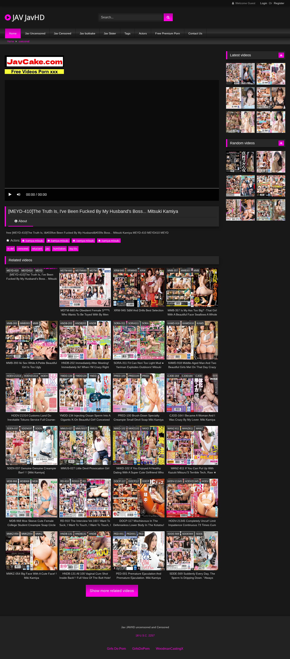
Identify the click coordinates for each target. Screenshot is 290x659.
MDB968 (24, 481)
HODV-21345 (174, 481)
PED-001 (119, 533)
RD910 (76, 481)
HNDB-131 (66, 533)
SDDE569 (187, 533)
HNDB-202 (66, 323)
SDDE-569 (173, 533)
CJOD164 (187, 376)
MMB (196, 270)
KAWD (200, 323)
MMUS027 (81, 428)
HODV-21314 (14, 376)
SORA (145, 323)
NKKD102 (133, 428)
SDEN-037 (12, 428)
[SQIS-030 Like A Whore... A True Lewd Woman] (240, 162)
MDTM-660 (66, 270)
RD (84, 481)
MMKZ (39, 533)
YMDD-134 (66, 376)
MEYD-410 (13, 270)
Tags (127, 33)
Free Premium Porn (167, 33)
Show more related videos (112, 591)
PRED (145, 376)
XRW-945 (119, 270)
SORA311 (133, 323)
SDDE (199, 533)
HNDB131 (80, 533)
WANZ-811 (173, 428)
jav (47, 248)
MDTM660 (81, 270)
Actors (143, 33)
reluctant (37, 248)
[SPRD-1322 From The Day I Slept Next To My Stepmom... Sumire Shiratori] (240, 210)
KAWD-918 (173, 323)
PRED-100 (119, 376)
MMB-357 (172, 270)
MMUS (93, 428)
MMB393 (25, 323)
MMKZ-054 (13, 533)
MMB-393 (12, 323)
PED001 (131, 533)
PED (141, 533)
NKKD (145, 428)
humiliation (59, 248)
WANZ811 (187, 428)
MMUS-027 (66, 428)
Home (13, 33)
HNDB (92, 323)
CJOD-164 (173, 376)
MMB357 (186, 270)
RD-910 (64, 481)
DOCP (145, 481)
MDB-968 (12, 481)
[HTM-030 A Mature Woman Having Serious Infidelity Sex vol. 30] (271, 210)
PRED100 (133, 376)
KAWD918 (188, 323)
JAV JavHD (28, 17)
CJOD (199, 376)
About (22, 221)
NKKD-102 (119, 428)
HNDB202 (80, 323)
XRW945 (132, 270)
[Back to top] (277, 647)
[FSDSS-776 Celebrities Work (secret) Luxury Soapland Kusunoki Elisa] (271, 98)
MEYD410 (27, 270)
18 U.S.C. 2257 (145, 635)
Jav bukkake (87, 33)
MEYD (39, 270)
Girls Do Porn (116, 648)
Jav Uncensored (35, 33)
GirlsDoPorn (141, 648)
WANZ (199, 428)
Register (279, 3)
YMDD (93, 376)
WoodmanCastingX (169, 648)
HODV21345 (192, 481)
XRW (142, 270)
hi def (10, 248)
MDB (35, 481)
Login (263, 3)
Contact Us (195, 33)
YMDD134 (81, 376)
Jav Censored (62, 33)
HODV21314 (31, 376)
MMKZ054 (27, 533)
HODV (44, 376)
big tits (73, 248)
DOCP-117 (119, 481)
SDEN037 (26, 428)
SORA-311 (119, 323)
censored (24, 41)
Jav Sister (110, 33)
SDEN (38, 428)
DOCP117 (133, 481)
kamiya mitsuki (34, 240)
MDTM (93, 270)
